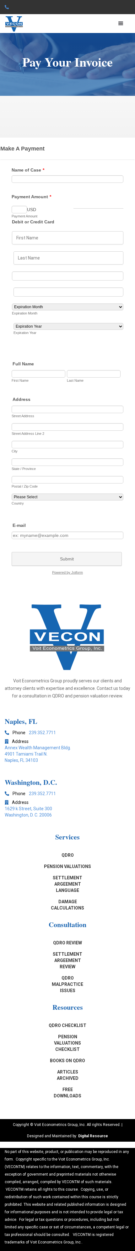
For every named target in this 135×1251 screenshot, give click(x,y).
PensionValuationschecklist (67, 1043)
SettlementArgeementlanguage (67, 884)
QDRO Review (67, 942)
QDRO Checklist (67, 1025)
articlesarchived (67, 1075)
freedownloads (67, 1092)
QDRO (68, 855)
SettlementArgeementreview (67, 960)
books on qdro (67, 1060)
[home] (14, 24)
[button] (120, 23)
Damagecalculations (67, 904)
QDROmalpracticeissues (67, 984)
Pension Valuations (67, 866)
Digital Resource (93, 1136)
